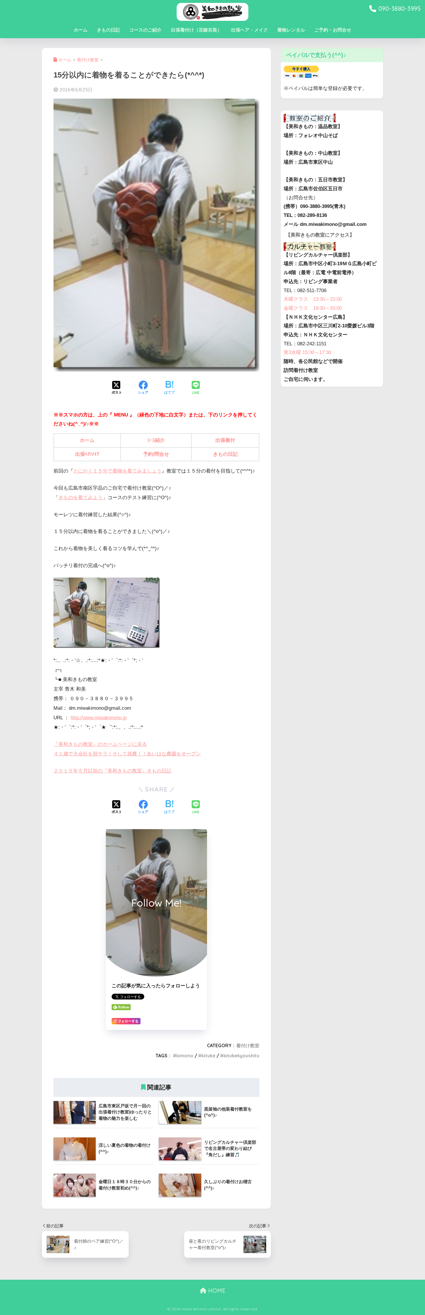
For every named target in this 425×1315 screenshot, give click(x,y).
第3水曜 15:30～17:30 (307, 352)
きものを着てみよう (80, 497)
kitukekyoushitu (241, 1055)
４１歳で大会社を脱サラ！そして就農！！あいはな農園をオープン (127, 754)
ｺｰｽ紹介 (156, 440)
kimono (184, 1055)
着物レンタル (291, 29)
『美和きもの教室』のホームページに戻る (100, 744)
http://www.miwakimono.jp (99, 717)
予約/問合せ (156, 454)
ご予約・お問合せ (332, 29)
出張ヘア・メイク (249, 29)
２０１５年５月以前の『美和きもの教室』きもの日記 (112, 771)
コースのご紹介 (145, 29)
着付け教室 (247, 1045)
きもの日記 (108, 29)
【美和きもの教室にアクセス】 (320, 235)
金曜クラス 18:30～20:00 (313, 308)
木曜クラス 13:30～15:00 (313, 299)
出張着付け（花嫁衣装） (196, 29)
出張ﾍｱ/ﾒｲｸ (87, 454)
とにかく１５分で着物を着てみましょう (117, 471)
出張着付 (225, 440)
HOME (216, 1290)
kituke (208, 1055)
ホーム (81, 29)
